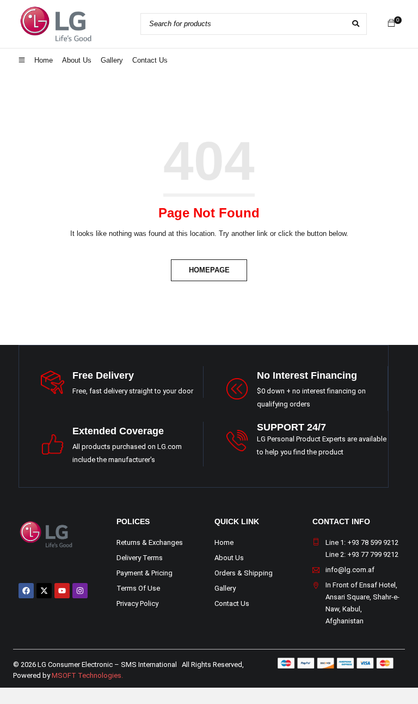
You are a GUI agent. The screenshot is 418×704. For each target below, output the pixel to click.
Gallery (225, 588)
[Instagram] (80, 590)
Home (223, 542)
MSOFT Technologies (86, 675)
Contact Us (231, 603)
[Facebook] (26, 590)
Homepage (209, 270)
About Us (229, 558)
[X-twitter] (44, 590)
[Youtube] (62, 590)
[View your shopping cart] (391, 24)
